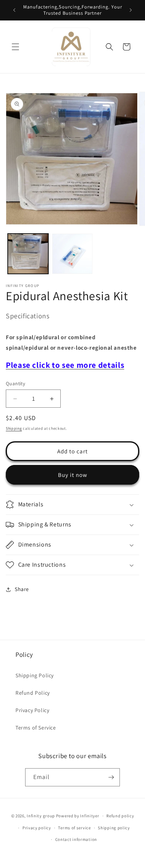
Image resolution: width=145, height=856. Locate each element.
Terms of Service (35, 727)
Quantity (15, 383)
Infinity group (41, 815)
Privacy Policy (32, 710)
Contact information (76, 839)
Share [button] (22, 589)
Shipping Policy (34, 675)
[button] (15, 46)
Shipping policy (114, 827)
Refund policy (120, 815)
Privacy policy (36, 827)
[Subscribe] (110, 777)
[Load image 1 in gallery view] (28, 254)
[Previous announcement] (14, 10)
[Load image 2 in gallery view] (72, 254)
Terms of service (74, 827)
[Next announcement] (130, 10)
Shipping (14, 428)
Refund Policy (32, 692)
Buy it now (72, 474)
